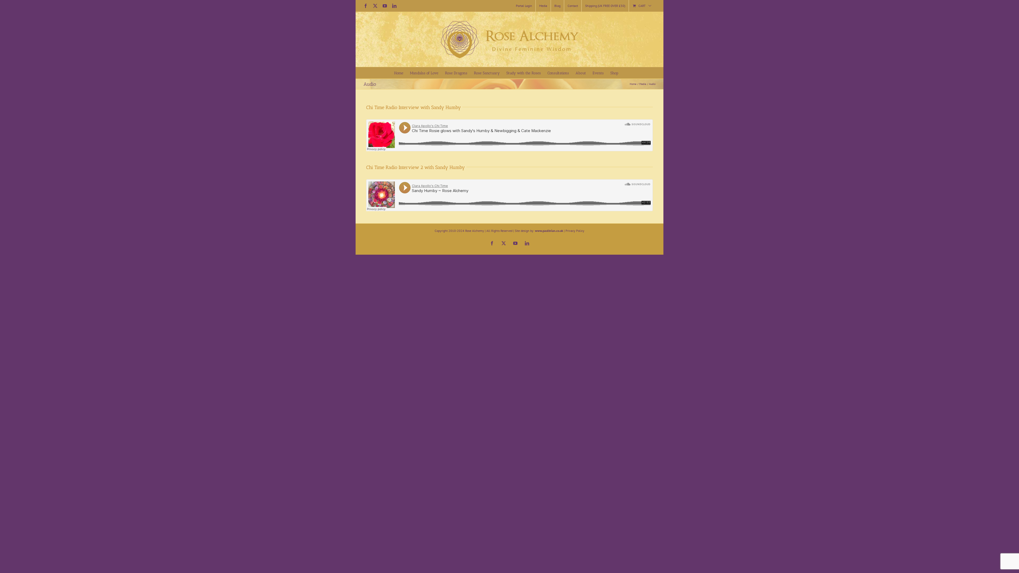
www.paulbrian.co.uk (549, 231)
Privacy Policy (574, 231)
